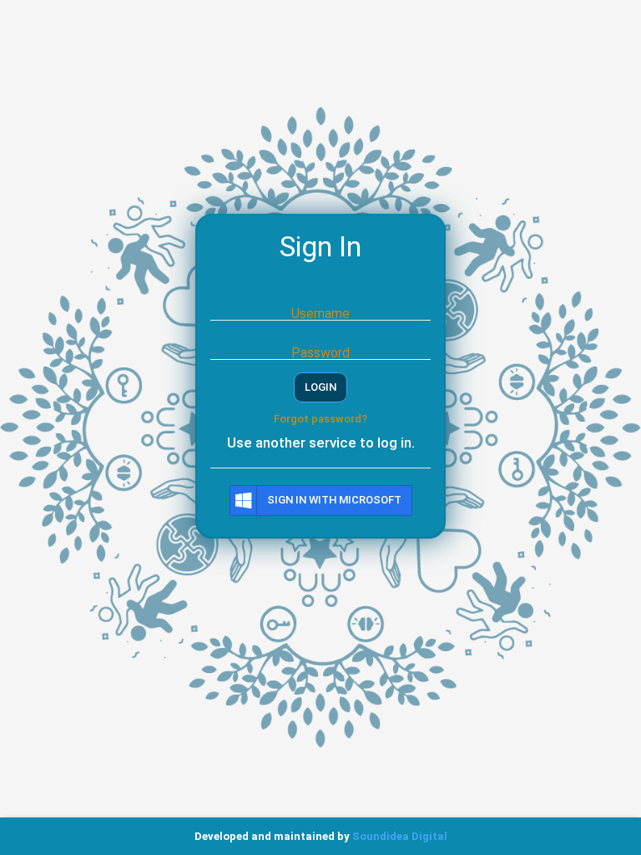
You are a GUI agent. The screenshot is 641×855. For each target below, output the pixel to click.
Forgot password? (320, 418)
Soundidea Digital (399, 836)
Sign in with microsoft (334, 499)
